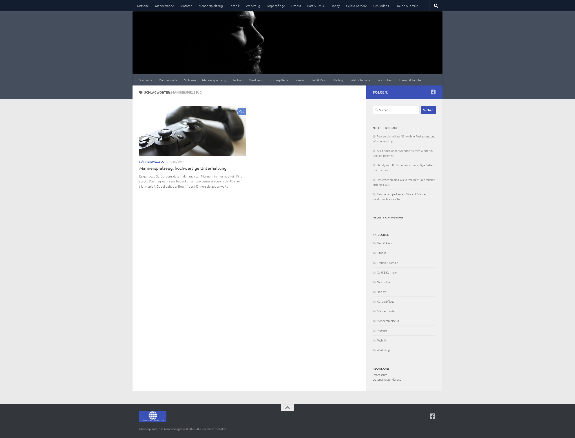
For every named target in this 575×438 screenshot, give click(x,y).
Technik (234, 5)
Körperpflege (275, 5)
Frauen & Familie (407, 5)
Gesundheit (381, 5)
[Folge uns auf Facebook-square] (433, 92)
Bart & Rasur (315, 5)
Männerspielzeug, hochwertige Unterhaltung (183, 168)
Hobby (335, 5)
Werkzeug (253, 5)
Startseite (142, 5)
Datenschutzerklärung (387, 379)
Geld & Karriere (356, 5)
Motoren (186, 5)
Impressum (380, 375)
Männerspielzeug (211, 5)
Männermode (164, 5)
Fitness (296, 5)
